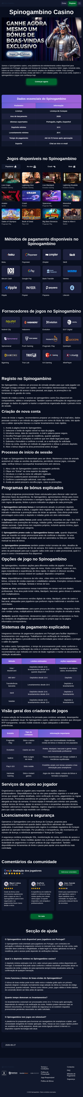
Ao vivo (30, 166)
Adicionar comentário (69, 872)
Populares (9, 166)
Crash (50, 166)
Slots (70, 166)
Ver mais (41, 916)
